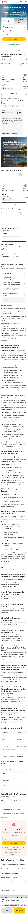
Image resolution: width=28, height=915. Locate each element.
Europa (5, 50)
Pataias (3, 110)
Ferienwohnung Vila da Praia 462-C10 (12, 228)
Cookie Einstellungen (7, 911)
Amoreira (5, 787)
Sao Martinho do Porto (7, 769)
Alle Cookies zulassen (19, 911)
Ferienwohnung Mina (8, 79)
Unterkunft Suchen (14, 39)
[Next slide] (25, 75)
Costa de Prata (18, 50)
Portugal (11, 50)
